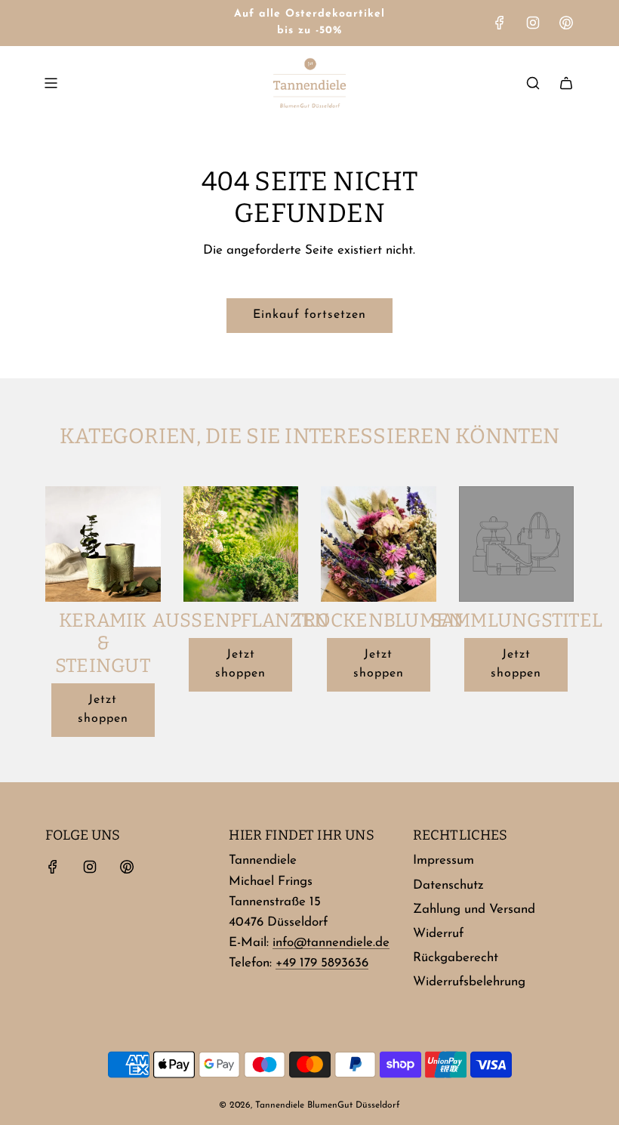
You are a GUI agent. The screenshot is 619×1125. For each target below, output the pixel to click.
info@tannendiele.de (331, 942)
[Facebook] (499, 22)
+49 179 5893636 (322, 963)
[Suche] (533, 83)
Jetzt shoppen (103, 710)
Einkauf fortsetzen (309, 315)
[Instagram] (533, 22)
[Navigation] (50, 83)
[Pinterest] (566, 22)
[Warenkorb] (566, 83)
